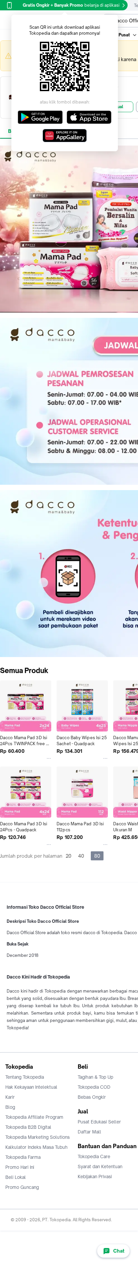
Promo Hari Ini (19, 1167)
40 (81, 856)
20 (68, 856)
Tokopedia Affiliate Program (34, 1117)
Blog (10, 1107)
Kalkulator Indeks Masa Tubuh (36, 1147)
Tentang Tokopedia (24, 1077)
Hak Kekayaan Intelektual (31, 1087)
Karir (10, 1097)
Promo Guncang (22, 1187)
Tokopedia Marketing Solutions (37, 1137)
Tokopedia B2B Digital (28, 1127)
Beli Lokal (15, 1177)
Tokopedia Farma (23, 1157)
